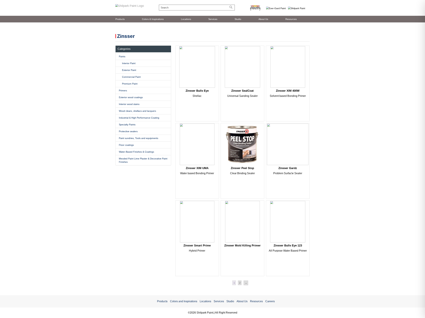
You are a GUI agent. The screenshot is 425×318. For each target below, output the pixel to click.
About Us (263, 19)
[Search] (231, 7)
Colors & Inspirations (153, 19)
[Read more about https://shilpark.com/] (296, 8)
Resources (291, 19)
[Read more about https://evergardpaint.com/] (276, 8)
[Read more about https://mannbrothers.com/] (255, 8)
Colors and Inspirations (183, 301)
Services (212, 19)
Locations (186, 19)
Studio (238, 19)
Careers (270, 301)
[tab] (143, 49)
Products (120, 19)
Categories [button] (124, 48)
